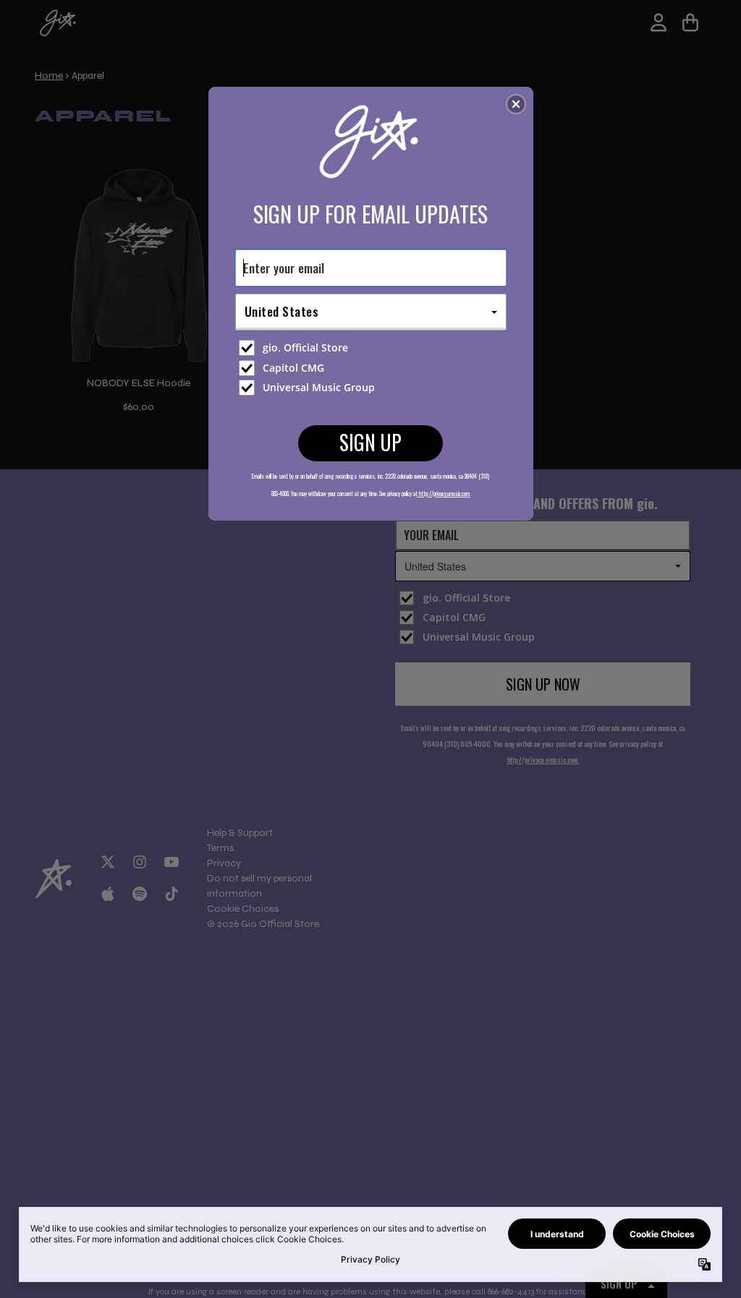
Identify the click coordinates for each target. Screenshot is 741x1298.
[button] (516, 104)
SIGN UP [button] (370, 442)
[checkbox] (373, 348)
